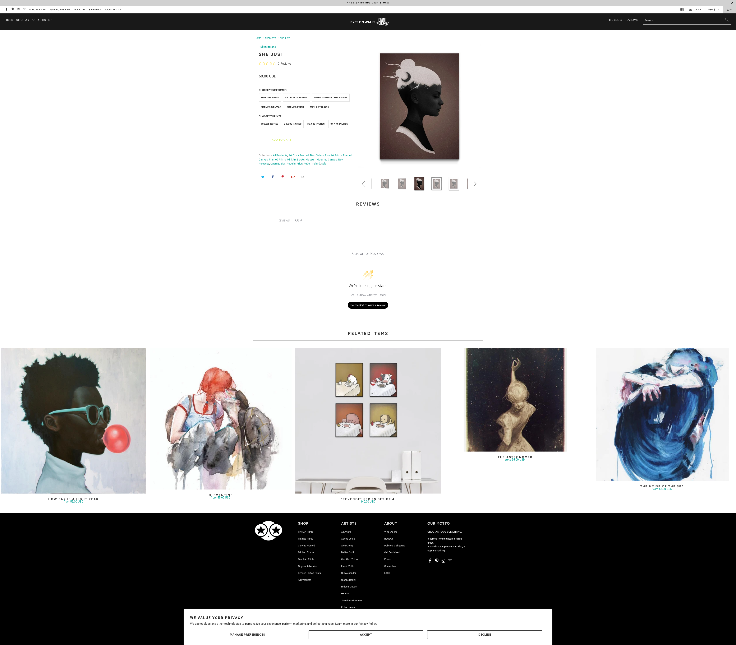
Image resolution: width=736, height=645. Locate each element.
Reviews (631, 20)
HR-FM (345, 593)
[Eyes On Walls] (370, 21)
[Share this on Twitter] (263, 177)
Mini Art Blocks (296, 159)
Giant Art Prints (306, 559)
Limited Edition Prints (309, 573)
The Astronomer (515, 400)
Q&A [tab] (298, 220)
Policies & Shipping (87, 9)
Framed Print (295, 107)
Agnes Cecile (348, 538)
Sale (323, 163)
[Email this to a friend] (303, 177)
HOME (9, 20)
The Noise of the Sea (662, 414)
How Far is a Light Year (73, 421)
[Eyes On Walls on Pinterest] (12, 9)
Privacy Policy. (368, 623)
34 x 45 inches (339, 123)
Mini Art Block (319, 107)
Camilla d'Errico (349, 559)
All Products (280, 155)
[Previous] (364, 107)
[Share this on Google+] (293, 177)
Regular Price (294, 163)
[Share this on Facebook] (273, 177)
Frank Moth (347, 566)
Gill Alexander (348, 573)
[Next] (474, 107)
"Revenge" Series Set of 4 (368, 421)
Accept (366, 634)
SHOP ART (23, 20)
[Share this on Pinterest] (283, 177)
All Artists (346, 531)
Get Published (60, 9)
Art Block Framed (296, 97)
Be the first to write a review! (368, 305)
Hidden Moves (349, 586)
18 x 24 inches (269, 123)
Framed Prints (277, 159)
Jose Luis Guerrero (351, 600)
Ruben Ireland (267, 47)
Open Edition (278, 163)
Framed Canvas (271, 107)
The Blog (614, 20)
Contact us (113, 9)
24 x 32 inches (292, 123)
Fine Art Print (270, 97)
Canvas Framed (306, 545)
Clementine (220, 419)
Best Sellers (317, 155)
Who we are (37, 9)
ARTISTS (44, 20)
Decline (484, 634)
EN (682, 9)
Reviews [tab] (284, 220)
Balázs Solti (347, 552)
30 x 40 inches (316, 123)
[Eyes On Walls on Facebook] (6, 9)
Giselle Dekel (348, 579)
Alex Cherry (347, 545)
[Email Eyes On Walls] (24, 9)
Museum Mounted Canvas (330, 97)
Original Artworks (307, 566)
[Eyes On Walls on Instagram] (18, 9)
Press (387, 559)
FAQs (387, 573)
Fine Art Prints (333, 155)
